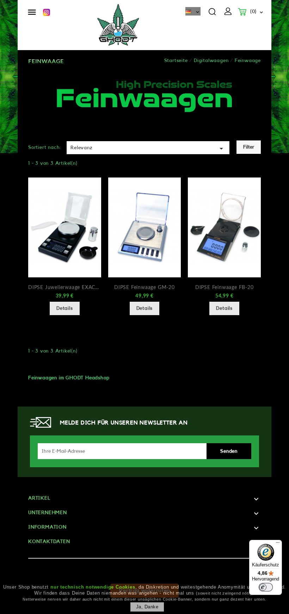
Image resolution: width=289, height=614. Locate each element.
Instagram (46, 12)
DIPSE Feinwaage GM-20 (144, 287)
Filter (248, 147)
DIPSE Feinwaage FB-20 (224, 287)
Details (64, 308)
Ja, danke (147, 606)
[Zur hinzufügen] (91, 209)
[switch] (266, 587)
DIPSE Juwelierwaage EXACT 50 (64, 287)
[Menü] (277, 544)
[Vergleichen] (91, 198)
